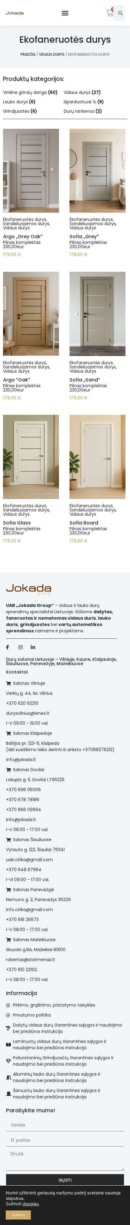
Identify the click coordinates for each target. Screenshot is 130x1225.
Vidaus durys (51, 54)
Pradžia (28, 54)
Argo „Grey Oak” (23, 236)
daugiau (31, 1203)
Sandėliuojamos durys (26, 224)
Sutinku (18, 1215)
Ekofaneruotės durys (24, 219)
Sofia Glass (17, 522)
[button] (65, 13)
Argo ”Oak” (16, 379)
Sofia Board (84, 522)
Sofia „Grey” (84, 236)
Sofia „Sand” (85, 379)
